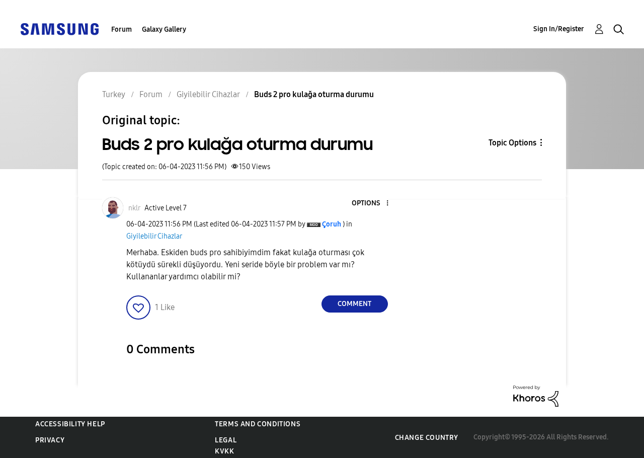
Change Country (426, 437)
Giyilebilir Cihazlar (154, 236)
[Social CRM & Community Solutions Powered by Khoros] (535, 395)
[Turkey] (59, 28)
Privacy (49, 440)
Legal (225, 440)
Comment (354, 303)
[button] (370, 203)
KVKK (224, 451)
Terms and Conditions (257, 424)
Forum (121, 29)
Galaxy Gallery (164, 29)
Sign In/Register (558, 29)
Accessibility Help (70, 424)
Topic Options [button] (512, 142)
